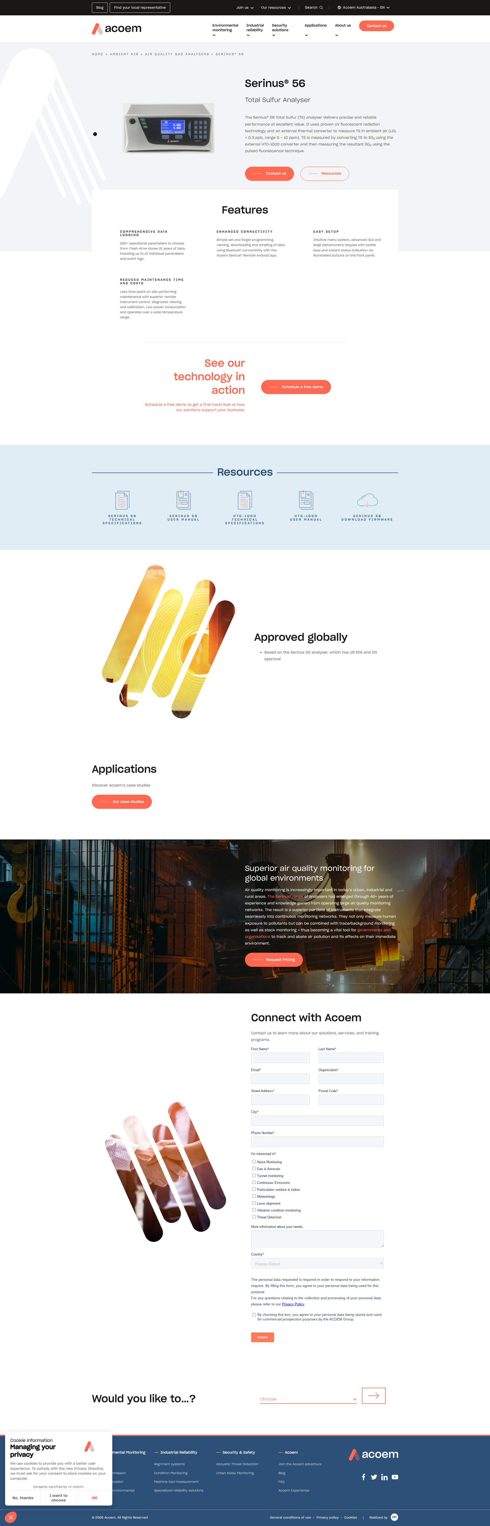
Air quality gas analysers (177, 54)
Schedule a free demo (302, 387)
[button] (95, 134)
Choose (268, 1399)
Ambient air (124, 54)
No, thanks (23, 1498)
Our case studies (128, 801)
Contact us (276, 173)
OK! (94, 1498)
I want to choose (59, 1497)
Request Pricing (280, 959)
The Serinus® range (285, 896)
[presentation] (95, 125)
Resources (331, 173)
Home (98, 54)
